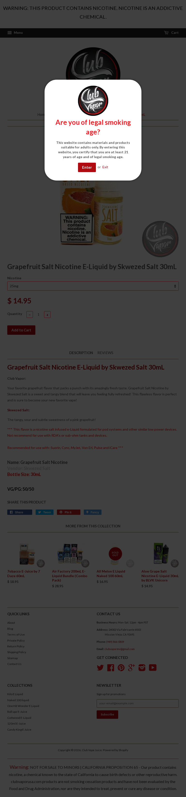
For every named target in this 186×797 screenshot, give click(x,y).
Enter (87, 167)
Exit (105, 167)
